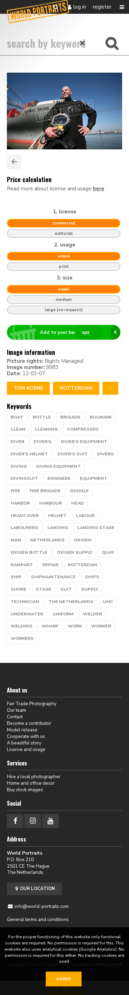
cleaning (46, 429)
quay (108, 552)
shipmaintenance (53, 577)
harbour (50, 503)
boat (17, 417)
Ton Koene (28, 388)
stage (43, 589)
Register (102, 6)
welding (21, 626)
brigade (70, 417)
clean (18, 429)
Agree (63, 979)
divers (105, 454)
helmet (57, 515)
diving (19, 466)
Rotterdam (82, 565)
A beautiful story (24, 743)
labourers (24, 528)
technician (25, 602)
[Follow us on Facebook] (15, 821)
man (16, 540)
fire (15, 491)
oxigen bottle (29, 552)
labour (85, 515)
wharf (50, 626)
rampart (22, 565)
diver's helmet (29, 454)
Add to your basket (78, 332)
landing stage (96, 528)
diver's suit (72, 454)
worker (101, 626)
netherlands (47, 540)
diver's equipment (84, 441)
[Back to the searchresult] (14, 162)
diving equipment (58, 466)
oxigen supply (75, 552)
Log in (79, 6)
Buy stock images (25, 789)
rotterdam (76, 388)
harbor (20, 503)
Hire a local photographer (34, 776)
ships (92, 577)
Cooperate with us (26, 736)
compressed (83, 429)
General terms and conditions (38, 919)
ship (16, 577)
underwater (27, 614)
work (75, 626)
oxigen (83, 540)
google (79, 491)
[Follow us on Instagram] (32, 821)
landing (57, 528)
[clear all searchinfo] (82, 43)
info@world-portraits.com (41, 906)
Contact (15, 716)
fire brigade (45, 491)
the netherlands (71, 602)
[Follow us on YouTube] (50, 821)
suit (66, 589)
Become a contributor (29, 723)
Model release (22, 730)
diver (17, 441)
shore (18, 589)
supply (89, 589)
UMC (108, 602)
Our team (16, 710)
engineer (59, 478)
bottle (42, 417)
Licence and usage (26, 749)
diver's (43, 441)
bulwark (101, 417)
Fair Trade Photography (31, 703)
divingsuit (24, 478)
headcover (25, 515)
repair (50, 565)
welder (92, 614)
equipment (93, 478)
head (77, 503)
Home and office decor (31, 783)
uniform (63, 614)
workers (22, 638)
